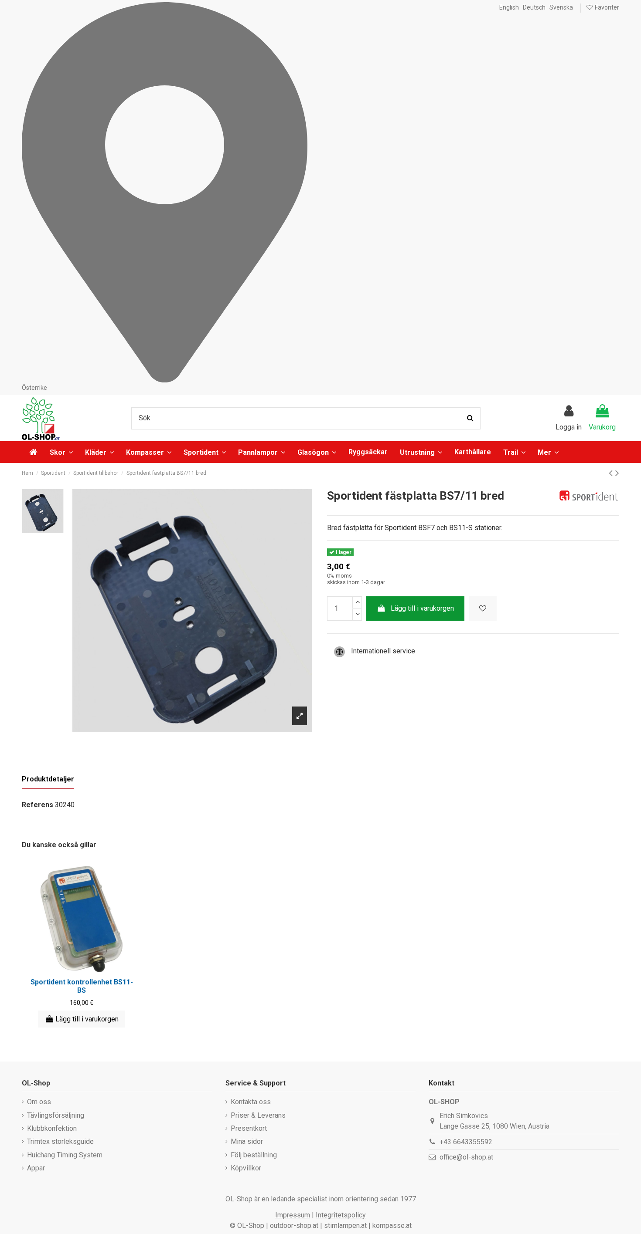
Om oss (39, 1102)
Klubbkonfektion (52, 1128)
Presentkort (249, 1128)
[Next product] (617, 473)
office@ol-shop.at (466, 1157)
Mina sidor (247, 1141)
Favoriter (606, 7)
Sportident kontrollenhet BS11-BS (82, 986)
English (509, 7)
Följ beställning (254, 1155)
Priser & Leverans (258, 1115)
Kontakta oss (251, 1102)
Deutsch (534, 7)
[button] (548, 452)
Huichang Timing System (64, 1155)
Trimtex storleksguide (60, 1141)
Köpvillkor (246, 1168)
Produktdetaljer (48, 779)
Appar (36, 1168)
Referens (37, 805)
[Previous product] (612, 473)
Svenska (561, 7)
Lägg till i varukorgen (422, 608)
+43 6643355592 (466, 1142)
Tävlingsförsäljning (55, 1115)
